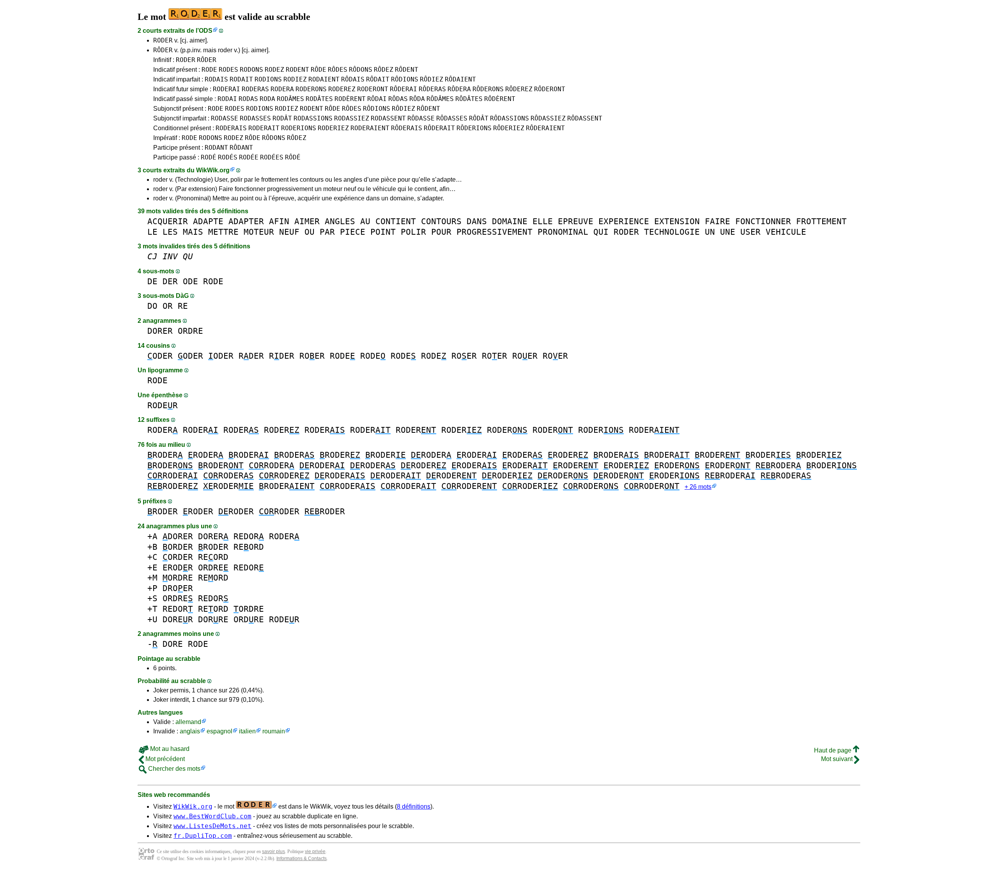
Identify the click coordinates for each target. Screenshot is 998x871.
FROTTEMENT (821, 221)
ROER (312, 356)
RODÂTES (319, 99)
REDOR (249, 536)
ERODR (178, 567)
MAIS (193, 232)
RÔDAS (398, 99)
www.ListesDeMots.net (212, 826)
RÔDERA (459, 89)
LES (170, 232)
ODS (205, 30)
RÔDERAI (403, 89)
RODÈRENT (350, 99)
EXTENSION (677, 221)
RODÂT (282, 118)
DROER (178, 588)
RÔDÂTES (469, 99)
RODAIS (216, 79)
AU (365, 221)
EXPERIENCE (623, 221)
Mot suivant (837, 759)
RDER (251, 356)
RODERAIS (231, 128)
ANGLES (340, 221)
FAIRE (717, 221)
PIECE (352, 232)
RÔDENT (406, 69)
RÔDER (163, 50)
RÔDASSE (421, 118)
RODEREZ (342, 89)
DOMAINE (509, 221)
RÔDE (318, 69)
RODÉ (208, 157)
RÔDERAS (432, 89)
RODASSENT (388, 118)
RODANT (216, 147)
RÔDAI (377, 99)
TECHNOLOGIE (672, 232)
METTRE (223, 232)
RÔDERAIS (406, 128)
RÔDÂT (478, 118)
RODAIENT (324, 79)
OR (168, 306)
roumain (273, 731)
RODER (163, 40)
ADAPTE (208, 221)
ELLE (543, 221)
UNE (727, 232)
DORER (160, 331)
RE (183, 306)
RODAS (248, 99)
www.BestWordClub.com (212, 816)
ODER (160, 356)
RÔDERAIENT (545, 128)
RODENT (297, 69)
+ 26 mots (698, 486)
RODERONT (372, 89)
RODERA (282, 89)
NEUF (289, 232)
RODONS (251, 69)
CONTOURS (441, 221)
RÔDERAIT (439, 128)
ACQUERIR (167, 221)
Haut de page (833, 750)
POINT (383, 232)
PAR (327, 232)
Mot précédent (164, 759)
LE (152, 232)
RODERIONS (298, 128)
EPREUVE (575, 221)
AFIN (279, 221)
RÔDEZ (383, 69)
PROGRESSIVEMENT (495, 232)
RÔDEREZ (519, 89)
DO (152, 306)
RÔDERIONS (474, 128)
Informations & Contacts (301, 858)
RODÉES (271, 157)
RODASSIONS (313, 118)
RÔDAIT (377, 79)
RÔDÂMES (440, 99)
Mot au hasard (169, 748)
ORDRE (190, 331)
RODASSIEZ (351, 118)
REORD (249, 547)
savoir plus (273, 851)
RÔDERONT (549, 89)
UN (710, 232)
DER (170, 281)
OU (309, 232)
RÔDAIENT (460, 79)
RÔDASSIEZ (548, 118)
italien (247, 731)
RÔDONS (360, 69)
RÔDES (337, 69)
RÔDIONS (404, 79)
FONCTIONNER (763, 221)
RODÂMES (290, 99)
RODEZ (274, 69)
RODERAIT (264, 128)
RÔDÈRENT (499, 99)
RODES (228, 69)
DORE (173, 644)
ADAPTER (246, 221)
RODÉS (227, 157)
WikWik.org (213, 170)
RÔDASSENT (584, 118)
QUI (601, 232)
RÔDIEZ (431, 79)
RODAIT (241, 79)
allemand (188, 722)
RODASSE (224, 118)
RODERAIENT (369, 128)
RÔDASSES (451, 118)
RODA (267, 99)
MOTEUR (259, 232)
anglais (190, 731)
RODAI (227, 99)
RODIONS (268, 79)
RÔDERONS (488, 89)
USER (750, 232)
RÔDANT (241, 147)
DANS (477, 221)
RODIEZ (295, 79)
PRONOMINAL (563, 232)
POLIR (413, 232)
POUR (441, 232)
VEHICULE (786, 232)
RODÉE (248, 157)
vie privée (315, 851)
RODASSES (255, 118)
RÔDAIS (353, 79)
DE (152, 281)
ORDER (178, 547)
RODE (209, 69)
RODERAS (255, 89)
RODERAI (226, 89)
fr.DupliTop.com (202, 835)
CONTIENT (395, 221)
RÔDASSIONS (509, 118)
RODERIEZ (333, 128)
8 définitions (413, 806)
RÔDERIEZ (508, 128)
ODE (190, 281)
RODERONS (311, 89)
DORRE (213, 619)
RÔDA (417, 99)
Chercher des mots (173, 768)
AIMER (307, 221)
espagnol (219, 731)
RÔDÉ (293, 157)
